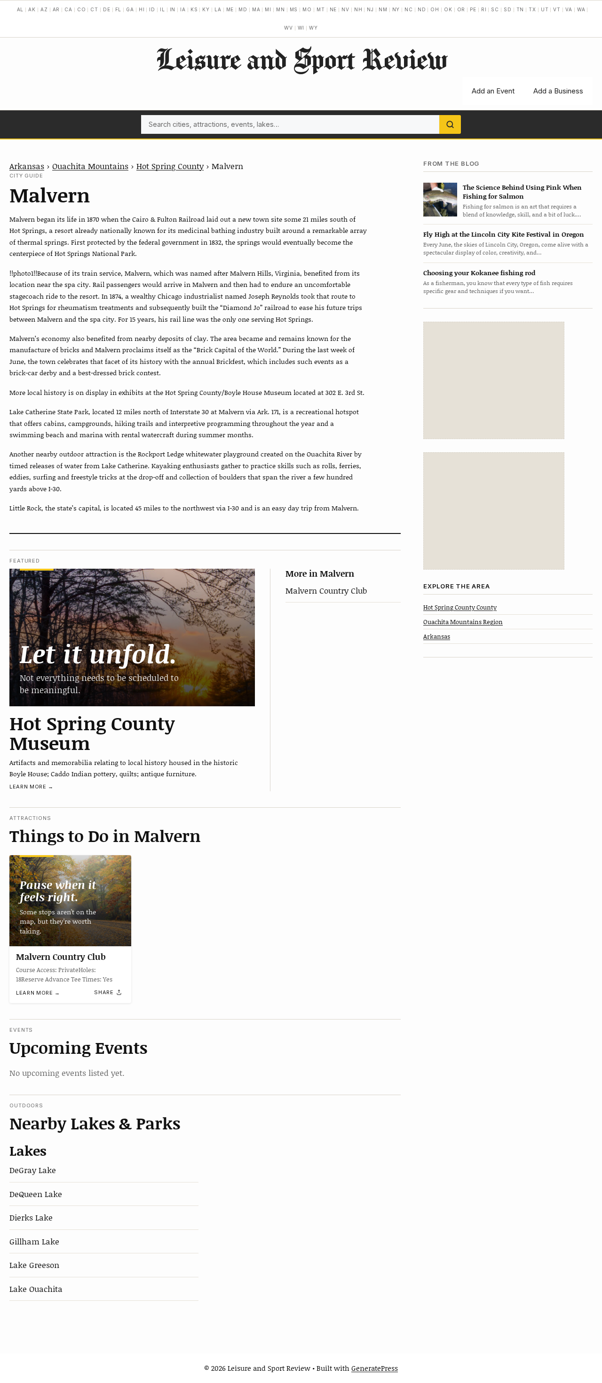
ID (152, 9)
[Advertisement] (493, 380)
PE (473, 9)
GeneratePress (374, 1368)
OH (434, 9)
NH (358, 9)
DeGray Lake (32, 1169)
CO (81, 9)
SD (508, 9)
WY (313, 28)
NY (396, 9)
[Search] (450, 124)
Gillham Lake (34, 1241)
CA (68, 9)
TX (532, 9)
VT (557, 9)
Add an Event (493, 90)
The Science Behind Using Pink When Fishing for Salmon (522, 191)
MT (321, 9)
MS (294, 9)
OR (461, 9)
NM (383, 9)
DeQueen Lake (35, 1193)
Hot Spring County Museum (92, 733)
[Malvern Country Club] (70, 900)
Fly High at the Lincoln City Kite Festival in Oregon (503, 234)
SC (495, 9)
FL (118, 9)
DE (107, 9)
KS (194, 9)
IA (183, 9)
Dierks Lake (31, 1217)
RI (484, 9)
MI (268, 9)
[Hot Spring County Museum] (132, 637)
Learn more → (31, 786)
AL (20, 9)
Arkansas (26, 165)
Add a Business (558, 90)
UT (545, 9)
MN (280, 9)
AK (32, 9)
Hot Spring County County (460, 607)
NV (345, 9)
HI (142, 9)
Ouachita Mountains (90, 165)
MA (256, 9)
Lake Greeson (34, 1264)
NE (333, 9)
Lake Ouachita (36, 1288)
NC (408, 9)
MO (307, 9)
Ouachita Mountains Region (463, 621)
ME (230, 9)
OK (448, 9)
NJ (370, 9)
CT (94, 9)
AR (56, 9)
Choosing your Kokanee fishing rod (479, 272)
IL (162, 9)
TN (520, 9)
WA (581, 9)
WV (288, 28)
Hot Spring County (170, 165)
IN (173, 9)
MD (242, 9)
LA (218, 9)
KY (206, 9)
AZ (44, 9)
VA (568, 9)
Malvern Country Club (326, 590)
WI (301, 28)
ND (422, 9)
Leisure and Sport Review (301, 59)
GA (130, 9)
